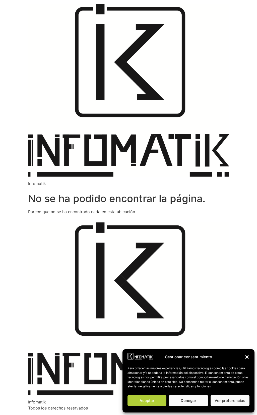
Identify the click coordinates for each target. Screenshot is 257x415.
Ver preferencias (230, 400)
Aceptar (147, 400)
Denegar (188, 400)
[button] (246, 357)
